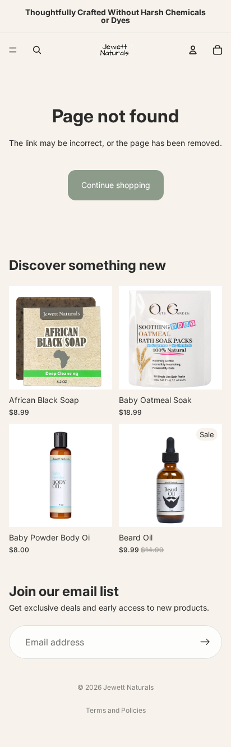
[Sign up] (205, 642)
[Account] (193, 50)
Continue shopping (115, 185)
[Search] (37, 50)
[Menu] (13, 50)
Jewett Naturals (128, 687)
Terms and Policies (116, 710)
